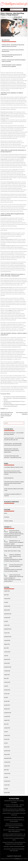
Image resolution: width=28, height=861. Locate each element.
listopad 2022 (7, 663)
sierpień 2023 (7, 644)
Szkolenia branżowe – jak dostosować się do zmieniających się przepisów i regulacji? (13, 542)
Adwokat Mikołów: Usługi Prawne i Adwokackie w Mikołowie (14, 814)
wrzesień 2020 (7, 762)
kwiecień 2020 (7, 781)
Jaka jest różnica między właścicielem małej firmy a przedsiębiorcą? (14, 830)
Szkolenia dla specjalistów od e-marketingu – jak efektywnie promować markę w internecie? (14, 810)
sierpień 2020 (7, 765)
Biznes (6, 408)
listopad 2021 (7, 708)
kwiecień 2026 (7, 606)
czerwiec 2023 (7, 651)
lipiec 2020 (6, 769)
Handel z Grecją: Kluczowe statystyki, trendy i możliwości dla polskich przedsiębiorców (13, 576)
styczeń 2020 (7, 792)
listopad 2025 (7, 610)
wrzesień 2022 (7, 670)
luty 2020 (6, 788)
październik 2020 (7, 758)
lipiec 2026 (6, 594)
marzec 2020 (6, 784)
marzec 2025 (6, 625)
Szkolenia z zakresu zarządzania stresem (14, 846)
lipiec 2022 (6, 678)
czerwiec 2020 (7, 773)
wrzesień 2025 (7, 617)
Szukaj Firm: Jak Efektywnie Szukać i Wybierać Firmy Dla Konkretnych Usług (12, 556)
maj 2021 (6, 731)
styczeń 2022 (7, 701)
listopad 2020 (7, 754)
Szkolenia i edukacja (8, 520)
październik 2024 (7, 629)
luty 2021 (6, 743)
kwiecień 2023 (7, 659)
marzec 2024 (6, 632)
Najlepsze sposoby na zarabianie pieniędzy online (14, 839)
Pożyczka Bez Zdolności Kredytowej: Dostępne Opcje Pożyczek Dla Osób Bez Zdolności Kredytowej (14, 483)
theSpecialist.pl (18, 17)
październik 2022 (7, 667)
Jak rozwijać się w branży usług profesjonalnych (15, 396)
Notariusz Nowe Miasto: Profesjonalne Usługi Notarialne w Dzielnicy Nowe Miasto (14, 843)
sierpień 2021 (7, 720)
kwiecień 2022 (7, 689)
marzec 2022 (6, 693)
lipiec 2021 (6, 724)
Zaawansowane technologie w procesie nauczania (14, 801)
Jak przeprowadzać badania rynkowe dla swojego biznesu (14, 820)
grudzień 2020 (7, 750)
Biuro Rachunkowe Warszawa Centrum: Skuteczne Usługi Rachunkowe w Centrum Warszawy (13, 472)
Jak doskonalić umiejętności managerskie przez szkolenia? (14, 849)
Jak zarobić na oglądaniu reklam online (14, 817)
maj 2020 (6, 777)
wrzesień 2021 (7, 716)
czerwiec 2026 (7, 598)
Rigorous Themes (23, 858)
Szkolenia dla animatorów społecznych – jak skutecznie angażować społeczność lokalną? (14, 835)
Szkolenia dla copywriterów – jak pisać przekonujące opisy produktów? (14, 805)
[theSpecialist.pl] (3, 9)
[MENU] (25, 10)
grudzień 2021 (7, 705)
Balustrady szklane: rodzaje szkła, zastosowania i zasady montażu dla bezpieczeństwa (11, 450)
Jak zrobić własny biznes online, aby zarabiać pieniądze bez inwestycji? (13, 566)
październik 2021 (7, 712)
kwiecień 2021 (7, 735)
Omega (19, 550)
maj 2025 (6, 621)
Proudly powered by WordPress (7, 858)
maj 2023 (6, 655)
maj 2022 (6, 686)
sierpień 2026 (7, 591)
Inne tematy (6, 517)
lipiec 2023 (6, 648)
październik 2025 (7, 613)
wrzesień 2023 (7, 640)
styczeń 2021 (7, 746)
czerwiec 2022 (7, 682)
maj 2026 (6, 602)
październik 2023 (7, 636)
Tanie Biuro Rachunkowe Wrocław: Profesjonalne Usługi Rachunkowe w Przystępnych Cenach (14, 825)
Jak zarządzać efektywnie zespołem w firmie (13, 467)
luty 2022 (6, 697)
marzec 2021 (6, 739)
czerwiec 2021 (7, 727)
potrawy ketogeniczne (8, 478)
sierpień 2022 (7, 674)
